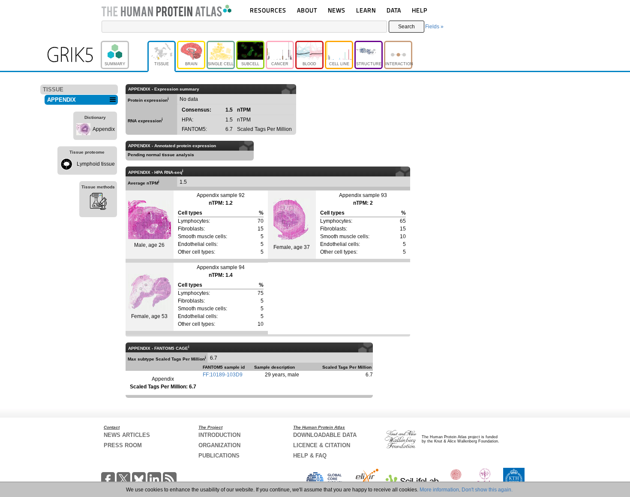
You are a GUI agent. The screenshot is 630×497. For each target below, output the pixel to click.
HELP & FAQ (310, 455)
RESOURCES (268, 10)
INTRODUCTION (219, 435)
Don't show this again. (487, 490)
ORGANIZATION (219, 445)
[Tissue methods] (98, 202)
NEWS (336, 10)
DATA (394, 10)
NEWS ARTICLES (127, 435)
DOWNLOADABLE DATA (325, 435)
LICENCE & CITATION (321, 445)
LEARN (366, 10)
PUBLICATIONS (219, 455)
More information (439, 490)
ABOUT (307, 10)
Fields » (434, 27)
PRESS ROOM (123, 445)
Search (406, 27)
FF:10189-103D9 (223, 375)
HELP (419, 10)
